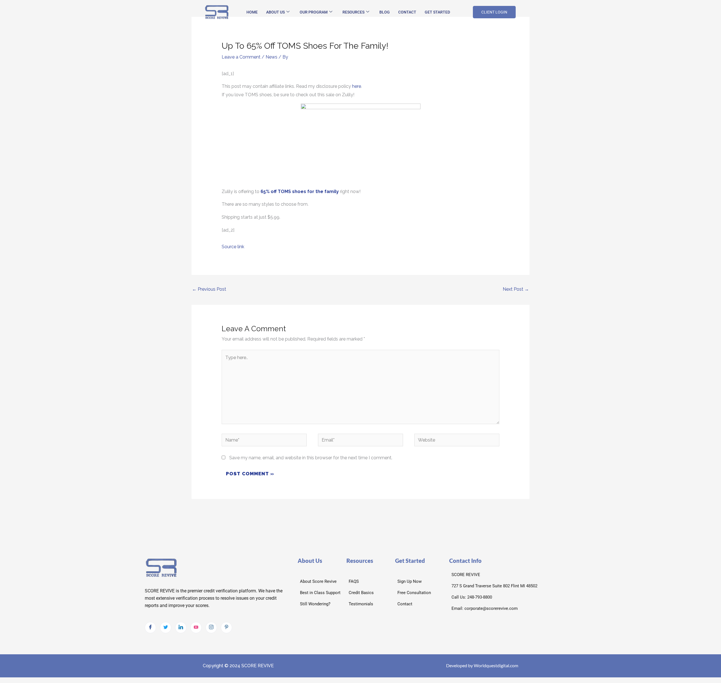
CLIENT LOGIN (494, 12)
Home (252, 12)
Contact (407, 12)
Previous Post (209, 289)
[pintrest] (226, 627)
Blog (384, 12)
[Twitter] (165, 627)
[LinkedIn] (180, 627)
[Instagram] (211, 627)
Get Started (437, 12)
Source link (233, 246)
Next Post (516, 289)
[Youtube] (196, 627)
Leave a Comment (241, 57)
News (271, 57)
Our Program (314, 12)
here (356, 86)
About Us (275, 12)
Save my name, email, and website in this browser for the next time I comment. (310, 457)
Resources (353, 12)
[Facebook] (150, 627)
